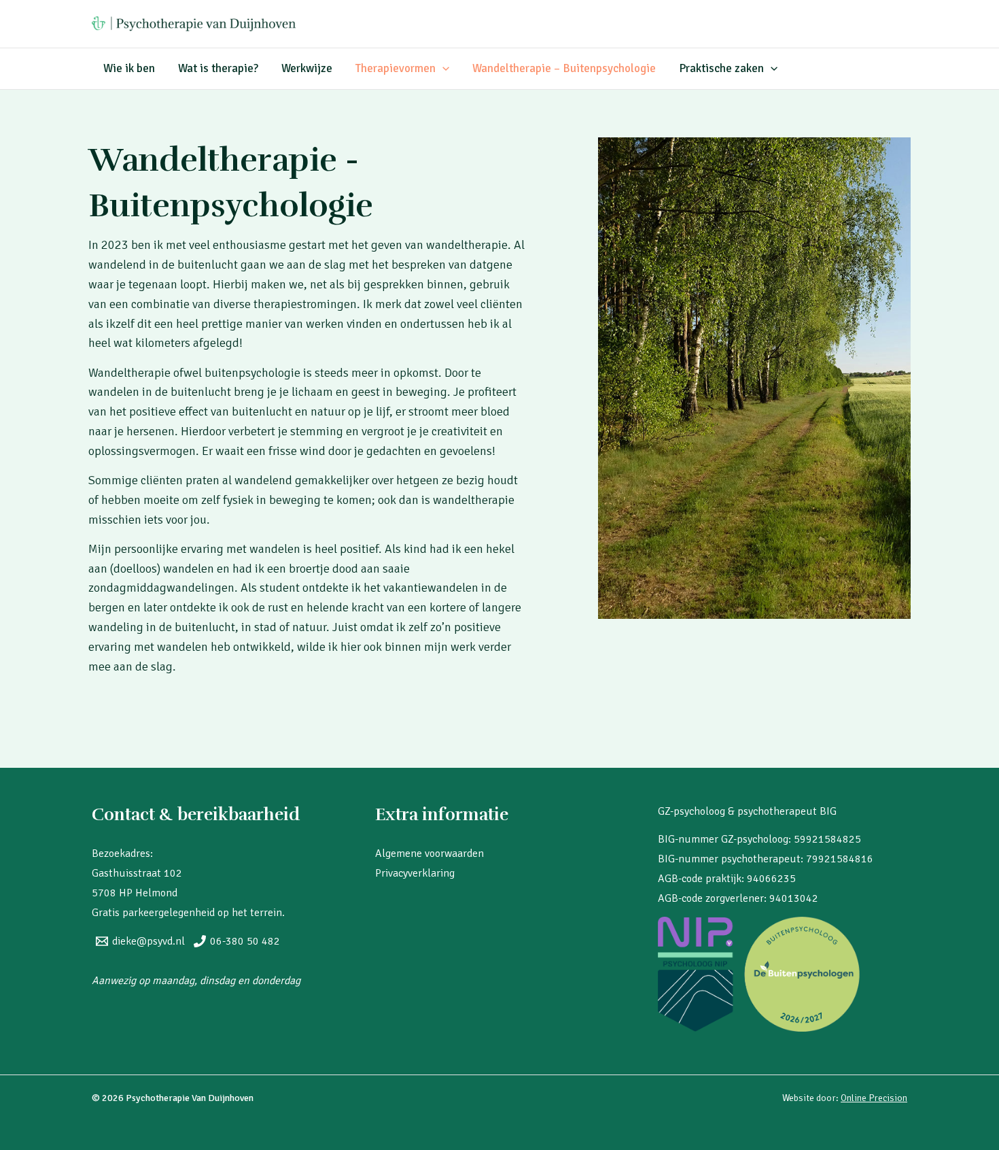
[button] (442, 68)
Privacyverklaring (415, 873)
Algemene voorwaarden (429, 853)
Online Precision (874, 1098)
